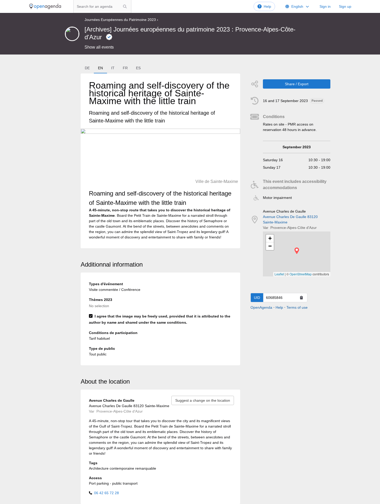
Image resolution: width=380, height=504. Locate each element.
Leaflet (279, 274)
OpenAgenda (261, 307)
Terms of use (297, 307)
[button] (296, 250)
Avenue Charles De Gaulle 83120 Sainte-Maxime (290, 219)
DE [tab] (87, 68)
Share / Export (296, 84)
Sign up (345, 6)
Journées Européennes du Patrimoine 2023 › (121, 20)
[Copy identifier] (301, 297)
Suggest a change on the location (202, 400)
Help (267, 6)
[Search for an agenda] (124, 6)
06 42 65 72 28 (106, 493)
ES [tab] (138, 68)
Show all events (99, 47)
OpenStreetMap (301, 274)
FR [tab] (125, 68)
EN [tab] (100, 68)
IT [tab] (113, 68)
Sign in (325, 6)
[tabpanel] (160, 160)
